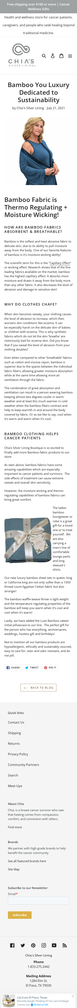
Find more (15, 827)
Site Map (14, 869)
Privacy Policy (18, 754)
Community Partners (23, 765)
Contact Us (16, 722)
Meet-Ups (15, 786)
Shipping (14, 733)
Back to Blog (41, 687)
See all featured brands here (27, 861)
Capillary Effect (60, 263)
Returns (14, 743)
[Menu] (70, 55)
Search (13, 775)
